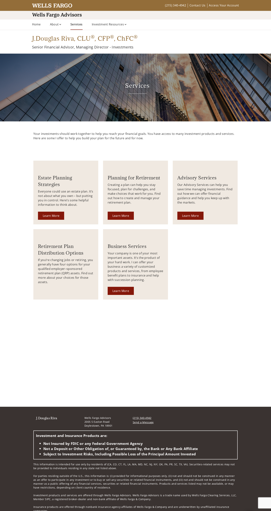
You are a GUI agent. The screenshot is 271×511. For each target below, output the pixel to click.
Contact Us (197, 5)
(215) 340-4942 (175, 5)
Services (76, 24)
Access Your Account (224, 5)
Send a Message (143, 422)
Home (36, 24)
